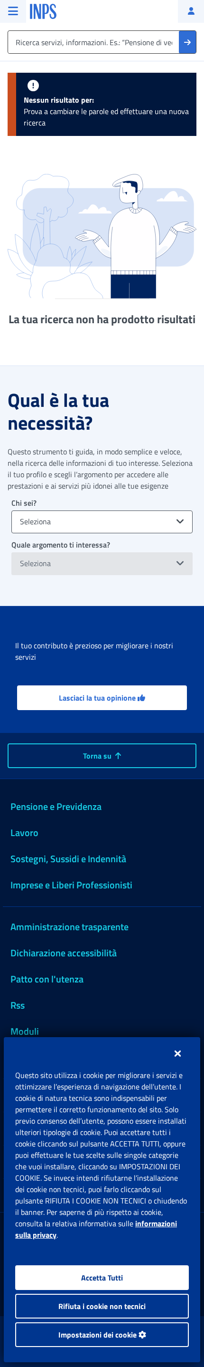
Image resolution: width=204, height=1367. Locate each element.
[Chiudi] (178, 1053)
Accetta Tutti (102, 1277)
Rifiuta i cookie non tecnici (102, 1306)
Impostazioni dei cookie (98, 1334)
